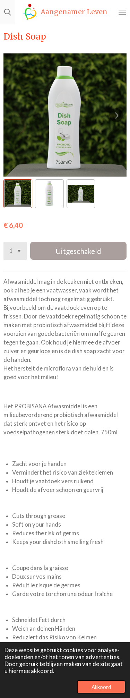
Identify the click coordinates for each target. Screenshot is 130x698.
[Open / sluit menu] (122, 12)
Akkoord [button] (101, 687)
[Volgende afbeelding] (116, 115)
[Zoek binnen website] (7, 12)
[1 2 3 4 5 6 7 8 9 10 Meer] (15, 251)
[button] (17, 193)
